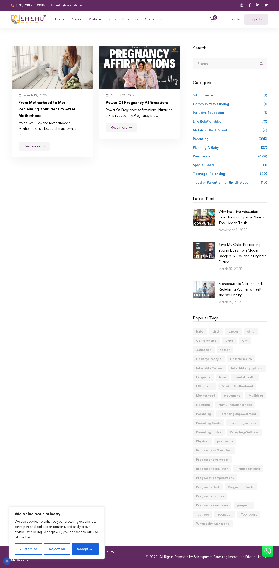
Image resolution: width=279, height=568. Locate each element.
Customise (28, 549)
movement (232, 395)
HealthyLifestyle (208, 359)
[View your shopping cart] (213, 19)
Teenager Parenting (230, 174)
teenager (225, 514)
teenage (202, 514)
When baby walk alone (212, 523)
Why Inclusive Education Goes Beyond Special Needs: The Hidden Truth (241, 217)
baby (200, 331)
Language (203, 377)
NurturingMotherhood (235, 404)
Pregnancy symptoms (212, 505)
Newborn (203, 404)
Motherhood (205, 395)
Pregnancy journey (210, 496)
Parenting (230, 139)
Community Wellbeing (230, 104)
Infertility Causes (209, 368)
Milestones (204, 386)
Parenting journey (243, 423)
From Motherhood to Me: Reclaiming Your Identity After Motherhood (47, 109)
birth (216, 331)
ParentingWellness (244, 432)
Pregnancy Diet (207, 487)
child (250, 331)
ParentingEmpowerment (238, 414)
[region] (57, 533)
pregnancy (225, 441)
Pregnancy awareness (212, 459)
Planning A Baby (230, 147)
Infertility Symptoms (247, 368)
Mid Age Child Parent (230, 130)
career (233, 331)
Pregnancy (230, 156)
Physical (202, 441)
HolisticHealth (241, 359)
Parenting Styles (208, 432)
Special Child (230, 165)
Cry (245, 340)
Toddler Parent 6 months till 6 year (230, 182)
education (203, 350)
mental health (245, 377)
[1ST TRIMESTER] (204, 244)
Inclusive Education (230, 113)
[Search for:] (230, 64)
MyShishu (256, 395)
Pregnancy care (248, 468)
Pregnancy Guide (241, 487)
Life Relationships (230, 121)
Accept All (85, 549)
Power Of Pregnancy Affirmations (137, 102)
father (225, 350)
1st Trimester (230, 95)
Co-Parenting (206, 340)
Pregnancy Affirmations (214, 450)
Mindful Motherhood (237, 386)
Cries (229, 340)
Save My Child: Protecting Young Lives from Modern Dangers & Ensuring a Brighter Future (242, 253)
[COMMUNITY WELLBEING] (204, 211)
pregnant (244, 505)
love (222, 377)
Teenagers (249, 514)
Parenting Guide (208, 423)
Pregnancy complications (215, 478)
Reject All (57, 549)
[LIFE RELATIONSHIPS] (204, 283)
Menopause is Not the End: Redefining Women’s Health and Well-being (241, 289)
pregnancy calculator (212, 468)
